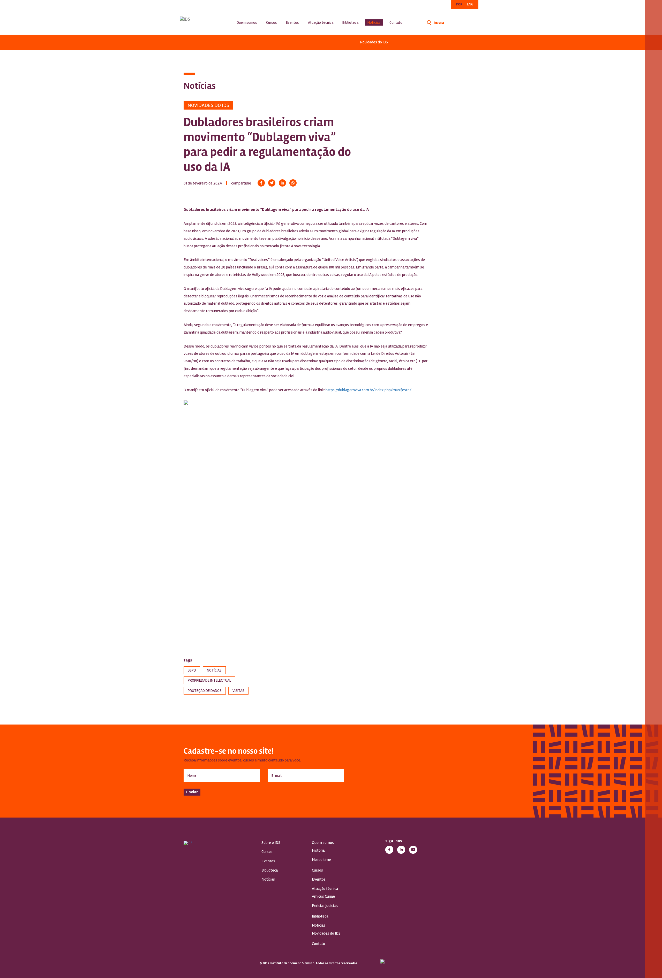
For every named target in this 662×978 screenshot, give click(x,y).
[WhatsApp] (293, 183)
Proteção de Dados (205, 690)
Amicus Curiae (323, 896)
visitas (238, 690)
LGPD (192, 670)
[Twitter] (271, 183)
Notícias (373, 22)
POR (459, 4)
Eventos (292, 22)
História (318, 850)
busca (438, 22)
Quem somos (247, 22)
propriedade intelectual (209, 680)
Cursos (271, 22)
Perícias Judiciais (325, 905)
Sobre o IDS (270, 842)
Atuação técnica (320, 22)
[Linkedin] (282, 183)
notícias (214, 670)
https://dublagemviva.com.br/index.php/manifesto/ (368, 389)
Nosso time (321, 859)
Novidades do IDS (374, 42)
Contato (395, 22)
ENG (470, 4)
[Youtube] (413, 850)
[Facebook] (261, 183)
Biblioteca (350, 22)
